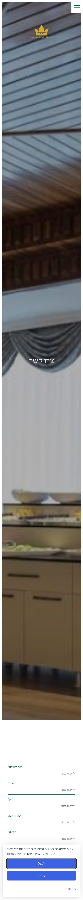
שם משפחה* (15, 767)
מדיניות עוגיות (16, 853)
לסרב (41, 876)
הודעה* (12, 832)
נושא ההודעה (15, 816)
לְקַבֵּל (41, 863)
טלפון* (11, 799)
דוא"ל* (11, 783)
